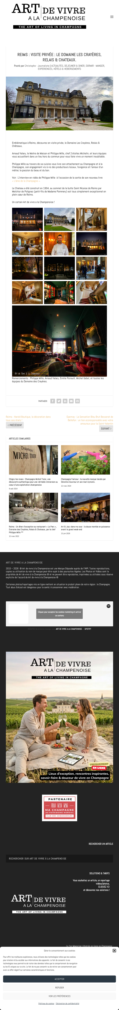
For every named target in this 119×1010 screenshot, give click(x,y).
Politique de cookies (46, 1003)
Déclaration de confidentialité (67, 1003)
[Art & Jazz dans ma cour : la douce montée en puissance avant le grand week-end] (85, 507)
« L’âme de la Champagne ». (26, 181)
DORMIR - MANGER (95, 65)
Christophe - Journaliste (37, 65)
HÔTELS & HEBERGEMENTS (67, 69)
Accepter (59, 979)
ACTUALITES (57, 65)
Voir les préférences (60, 996)
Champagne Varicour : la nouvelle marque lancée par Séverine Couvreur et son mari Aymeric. (83, 480)
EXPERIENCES (45, 69)
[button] (114, 950)
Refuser (59, 987)
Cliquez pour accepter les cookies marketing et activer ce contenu (59, 614)
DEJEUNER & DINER (74, 65)
